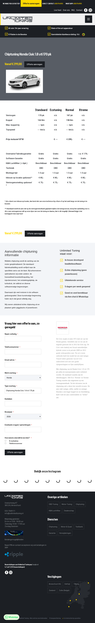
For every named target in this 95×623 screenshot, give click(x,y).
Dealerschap (69, 511)
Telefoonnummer (12, 347)
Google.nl (35, 564)
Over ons (66, 10)
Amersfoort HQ (55, 584)
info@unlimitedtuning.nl (14, 513)
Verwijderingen (65, 533)
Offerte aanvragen (34, 64)
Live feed (57, 10)
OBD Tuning (53, 504)
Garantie (52, 533)
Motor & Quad (66, 527)
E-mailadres (13, 441)
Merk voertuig (10, 373)
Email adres (9, 360)
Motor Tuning (67, 504)
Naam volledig (11, 334)
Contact (79, 10)
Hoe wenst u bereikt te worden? (17, 438)
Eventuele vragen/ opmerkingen (17, 425)
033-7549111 (59, 3)
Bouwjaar (8, 412)
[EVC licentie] (14, 537)
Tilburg (76, 584)
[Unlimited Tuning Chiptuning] (18, 19)
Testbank (79, 527)
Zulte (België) (64, 590)
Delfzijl (67, 584)
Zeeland (52, 590)
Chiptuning (80, 504)
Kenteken (8, 399)
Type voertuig (10, 386)
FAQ (73, 10)
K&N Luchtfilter (54, 511)
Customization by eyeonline (72, 618)
